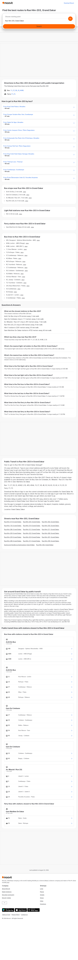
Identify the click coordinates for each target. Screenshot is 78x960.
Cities (41, 901)
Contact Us (24, 914)
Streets (42, 895)
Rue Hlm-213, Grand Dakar (31, 541)
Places (42, 892)
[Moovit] (7, 3)
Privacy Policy (16, 914)
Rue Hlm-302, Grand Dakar (50, 522)
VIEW (24, 191)
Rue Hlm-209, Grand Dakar (12, 533)
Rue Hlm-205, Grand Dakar (31, 522)
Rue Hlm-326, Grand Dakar (44, 545)
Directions (43, 904)
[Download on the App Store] (20, 910)
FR (4, 902)
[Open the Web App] (33, 910)
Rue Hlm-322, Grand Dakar (31, 533)
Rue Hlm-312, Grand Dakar (31, 529)
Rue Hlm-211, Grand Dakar (50, 529)
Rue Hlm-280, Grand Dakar (12, 541)
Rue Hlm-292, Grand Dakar (50, 525)
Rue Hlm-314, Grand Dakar (12, 522)
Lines (41, 888)
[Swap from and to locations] (70, 18)
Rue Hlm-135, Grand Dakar (12, 525)
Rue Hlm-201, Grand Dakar (50, 537)
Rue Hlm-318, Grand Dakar (31, 525)
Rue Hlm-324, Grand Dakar (31, 537)
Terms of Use (6, 914)
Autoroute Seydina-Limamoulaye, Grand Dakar (19, 545)
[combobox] (39, 17)
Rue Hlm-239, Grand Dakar (12, 537)
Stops (42, 898)
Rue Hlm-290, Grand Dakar (50, 541)
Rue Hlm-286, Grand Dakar (12, 529)
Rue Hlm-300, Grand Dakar (50, 533)
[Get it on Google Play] (8, 910)
